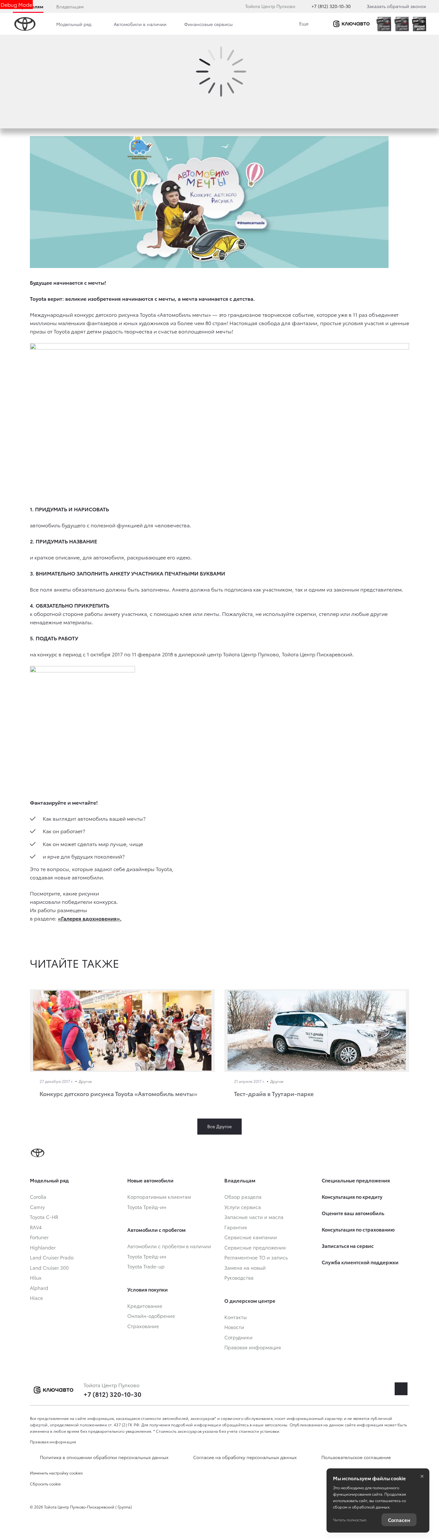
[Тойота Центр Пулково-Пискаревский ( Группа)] (351, 24)
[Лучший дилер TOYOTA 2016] (401, 24)
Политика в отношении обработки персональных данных (104, 1457)
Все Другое (219, 1126)
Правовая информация (53, 1441)
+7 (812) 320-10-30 (331, 6)
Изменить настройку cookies (56, 1472)
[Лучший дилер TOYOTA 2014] (383, 24)
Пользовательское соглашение (356, 1457)
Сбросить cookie (45, 1483)
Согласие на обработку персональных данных (245, 1457)
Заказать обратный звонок (396, 6)
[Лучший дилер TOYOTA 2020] (419, 24)
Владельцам (70, 6)
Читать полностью (349, 1519)
